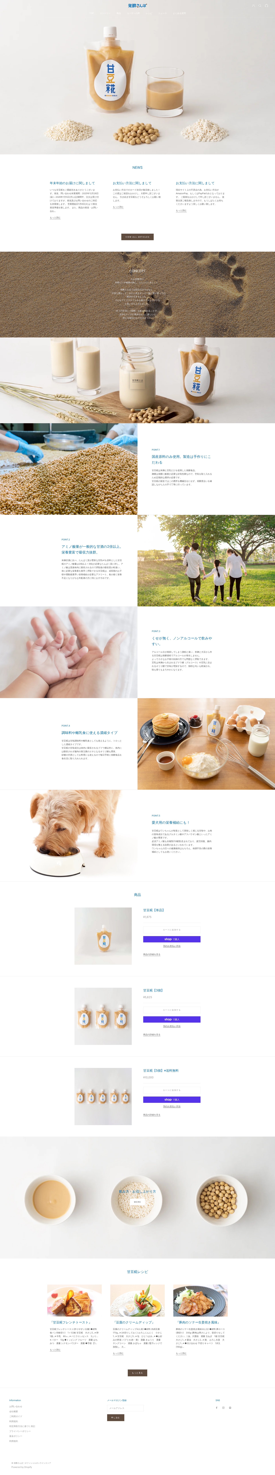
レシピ (149, 13)
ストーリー (105, 13)
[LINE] (230, 1407)
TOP (91, 13)
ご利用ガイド (15, 1416)
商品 (119, 13)
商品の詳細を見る (151, 954)
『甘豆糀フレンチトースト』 (71, 1322)
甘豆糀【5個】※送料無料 (161, 1070)
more (137, 1202)
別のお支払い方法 (171, 946)
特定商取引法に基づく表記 (22, 1426)
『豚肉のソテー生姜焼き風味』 (198, 1322)
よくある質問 (179, 13)
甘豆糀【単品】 (154, 910)
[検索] (260, 5)
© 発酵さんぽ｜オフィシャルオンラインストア (31, 1463)
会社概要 (13, 1411)
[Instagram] (223, 1407)
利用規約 (13, 1421)
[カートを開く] (266, 5)
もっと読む (55, 217)
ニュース (162, 13)
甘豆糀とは (137, 380)
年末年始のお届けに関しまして (72, 183)
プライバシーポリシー (20, 1431)
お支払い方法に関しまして (132, 183)
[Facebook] (217, 1407)
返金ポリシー (15, 1436)
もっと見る (137, 1373)
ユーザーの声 (133, 13)
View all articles (137, 237)
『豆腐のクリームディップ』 (134, 1322)
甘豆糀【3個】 (153, 990)
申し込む (115, 1417)
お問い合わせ (15, 1406)
